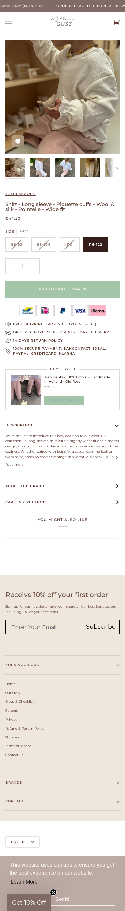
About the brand (24, 486)
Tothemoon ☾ (20, 194)
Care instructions (26, 502)
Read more (14, 464)
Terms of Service (18, 746)
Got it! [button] (62, 899)
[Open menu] (15, 22)
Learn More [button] (24, 882)
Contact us (14, 755)
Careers (11, 710)
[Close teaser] (53, 892)
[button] (29, 902)
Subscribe (101, 626)
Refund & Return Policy (24, 728)
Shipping (13, 737)
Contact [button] (14, 801)
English (20, 842)
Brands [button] (13, 782)
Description (18, 425)
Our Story (12, 693)
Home (10, 684)
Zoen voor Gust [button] (23, 665)
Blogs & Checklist (19, 701)
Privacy (11, 719)
